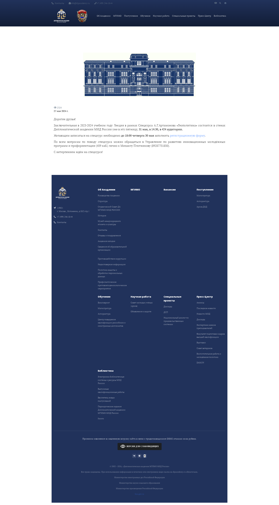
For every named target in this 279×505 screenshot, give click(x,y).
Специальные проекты (183, 15)
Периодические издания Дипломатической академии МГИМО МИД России (111, 409)
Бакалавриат (104, 302)
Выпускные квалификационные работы (111, 390)
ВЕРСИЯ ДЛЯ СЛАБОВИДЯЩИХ (143, 446)
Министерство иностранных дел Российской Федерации (139, 477)
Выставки (201, 342)
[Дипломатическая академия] (61, 15)
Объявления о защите (141, 311)
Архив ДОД (202, 206)
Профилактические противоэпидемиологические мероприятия (112, 285)
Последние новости (206, 308)
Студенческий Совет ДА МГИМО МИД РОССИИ (109, 208)
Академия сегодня (106, 241)
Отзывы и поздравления (109, 235)
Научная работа (161, 15)
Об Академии (104, 15)
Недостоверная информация (111, 264)
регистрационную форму (187, 136)
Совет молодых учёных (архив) (142, 304)
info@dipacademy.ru (80, 3)
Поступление (131, 15)
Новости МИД (203, 313)
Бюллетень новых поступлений (106, 399)
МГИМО (117, 15)
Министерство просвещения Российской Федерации (139, 488)
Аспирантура (203, 201)
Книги (101, 418)
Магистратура (203, 195)
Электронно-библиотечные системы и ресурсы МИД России (111, 380)
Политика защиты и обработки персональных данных (110, 273)
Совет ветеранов (204, 348)
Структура (103, 201)
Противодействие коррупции (112, 258)
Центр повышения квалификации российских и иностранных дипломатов (112, 322)
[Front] (62, 192)
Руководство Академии (109, 195)
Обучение (145, 15)
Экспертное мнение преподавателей (206, 327)
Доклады (168, 306)
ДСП (166, 312)
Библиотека (220, 15)
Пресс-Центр (204, 15)
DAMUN (200, 362)
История (102, 215)
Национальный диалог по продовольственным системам (176, 321)
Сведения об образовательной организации (112, 248)
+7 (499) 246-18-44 (104, 3)
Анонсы (200, 302)
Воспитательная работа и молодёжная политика (209, 355)
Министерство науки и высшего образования (139, 483)
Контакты (59, 3)
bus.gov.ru (139, 494)
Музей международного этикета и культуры (109, 223)
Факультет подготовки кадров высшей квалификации (211, 335)
